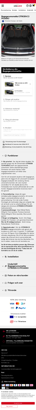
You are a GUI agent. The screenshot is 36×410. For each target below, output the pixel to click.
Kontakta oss (5, 362)
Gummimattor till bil (7, 378)
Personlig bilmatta (6, 375)
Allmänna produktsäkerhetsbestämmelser (13, 355)
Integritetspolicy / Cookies (9, 360)
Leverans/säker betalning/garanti (11, 369)
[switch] (5, 10)
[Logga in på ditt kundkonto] (30, 5)
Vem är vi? (4, 353)
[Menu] (7, 5)
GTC (2, 358)
